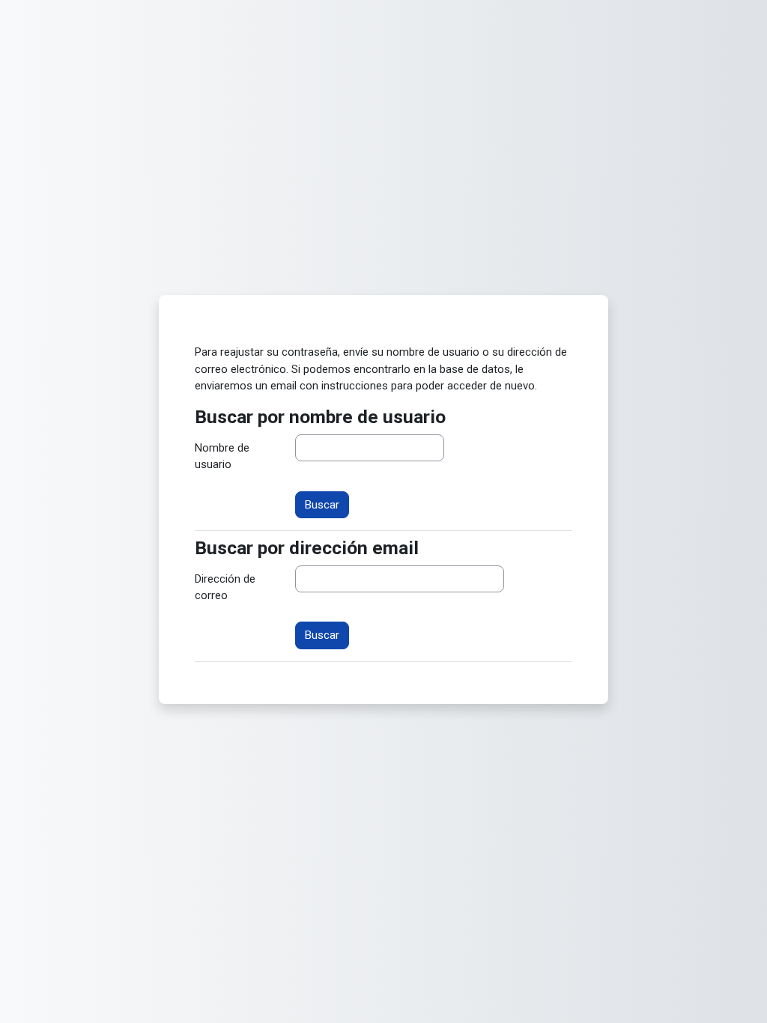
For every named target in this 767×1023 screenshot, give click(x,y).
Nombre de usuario (222, 456)
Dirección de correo (225, 587)
